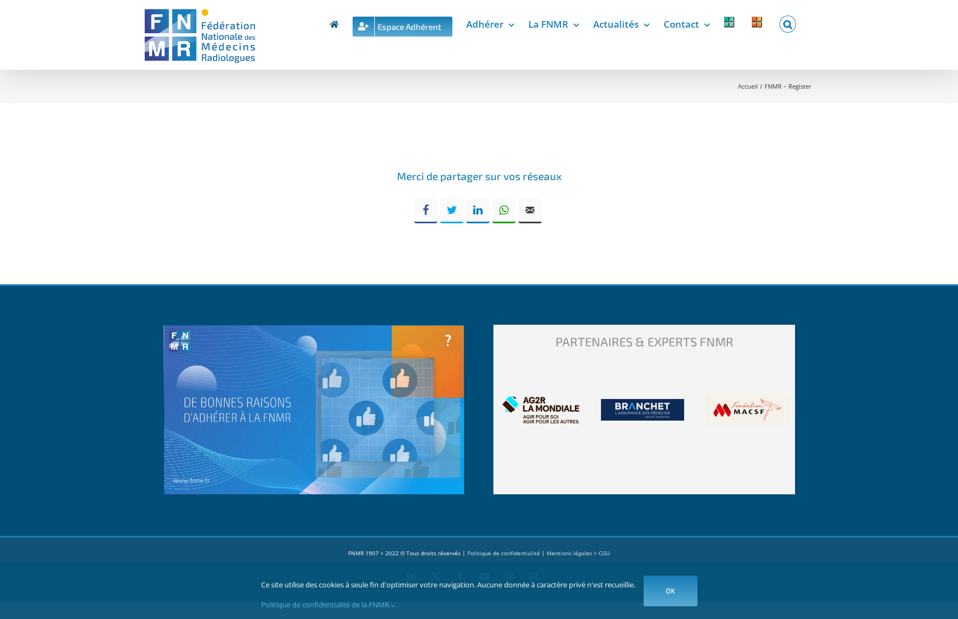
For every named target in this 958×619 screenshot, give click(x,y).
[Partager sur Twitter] (451, 210)
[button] (787, 22)
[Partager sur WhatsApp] (504, 210)
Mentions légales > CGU (578, 553)
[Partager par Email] (530, 210)
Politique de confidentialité (503, 553)
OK (670, 590)
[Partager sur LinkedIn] (478, 210)
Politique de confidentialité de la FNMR (326, 605)
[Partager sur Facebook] (425, 210)
